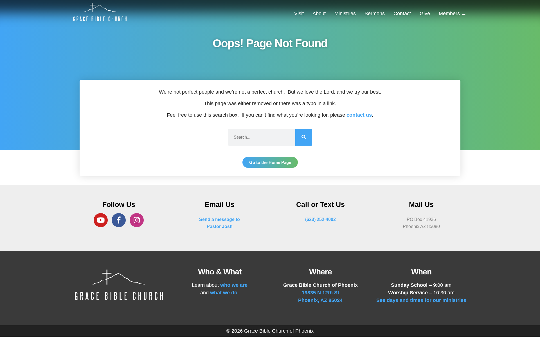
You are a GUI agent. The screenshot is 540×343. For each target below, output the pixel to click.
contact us (359, 115)
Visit (299, 13)
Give (425, 13)
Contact (402, 13)
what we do (223, 292)
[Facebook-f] (119, 220)
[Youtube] (101, 220)
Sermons (374, 13)
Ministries (345, 13)
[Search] (303, 137)
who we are (234, 285)
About (319, 13)
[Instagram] (137, 220)
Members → (452, 13)
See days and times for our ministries (421, 300)
